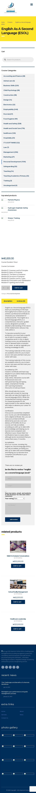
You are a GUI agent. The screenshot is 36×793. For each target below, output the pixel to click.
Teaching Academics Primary (15, 176)
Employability (9, 109)
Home (3, 22)
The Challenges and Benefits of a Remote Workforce (15, 683)
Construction (8, 95)
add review (14, 519)
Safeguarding (9, 166)
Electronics (8, 105)
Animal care (8, 81)
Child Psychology (10, 90)
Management (9, 152)
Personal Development (13, 293)
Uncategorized (9, 185)
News (21, 714)
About (22, 711)
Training (7, 181)
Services (4, 714)
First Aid (7, 114)
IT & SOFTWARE (10, 143)
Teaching (7, 171)
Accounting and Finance (13, 76)
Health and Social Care (12, 128)
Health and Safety (10, 124)
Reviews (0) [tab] (21, 301)
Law (5, 147)
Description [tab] (8, 301)
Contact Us (4, 718)
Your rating (9, 498)
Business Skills (9, 85)
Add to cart (19, 288)
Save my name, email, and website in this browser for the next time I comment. (18, 494)
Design (6, 100)
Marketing (7, 157)
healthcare (8, 133)
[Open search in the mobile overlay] (18, 59)
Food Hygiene (9, 119)
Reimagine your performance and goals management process (14, 692)
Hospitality (8, 138)
